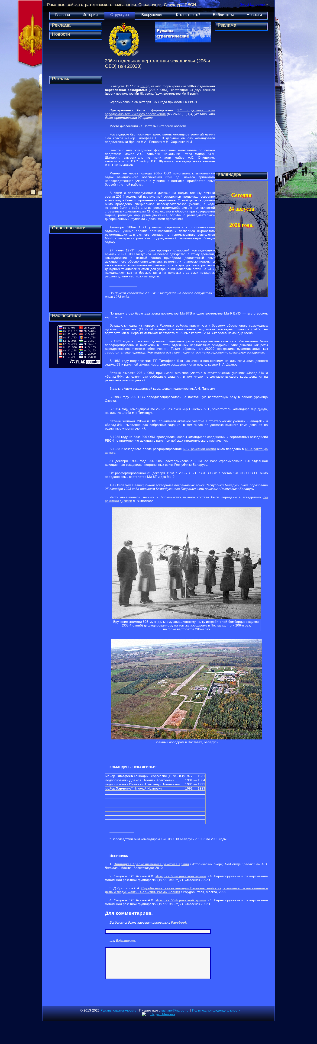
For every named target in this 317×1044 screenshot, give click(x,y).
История (90, 15)
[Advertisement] (75, 154)
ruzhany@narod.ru (174, 1010)
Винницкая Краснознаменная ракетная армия (151, 864)
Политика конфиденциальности (216, 1010)
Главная (62, 15)
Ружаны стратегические (118, 1010)
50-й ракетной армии (199, 449)
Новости (254, 15)
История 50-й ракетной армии (180, 876)
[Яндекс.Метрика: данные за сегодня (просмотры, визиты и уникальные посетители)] (158, 1014)
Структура (119, 15)
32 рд (145, 86)
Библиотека (223, 15)
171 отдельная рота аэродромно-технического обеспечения (160, 112)
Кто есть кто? (188, 15)
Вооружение (152, 15)
